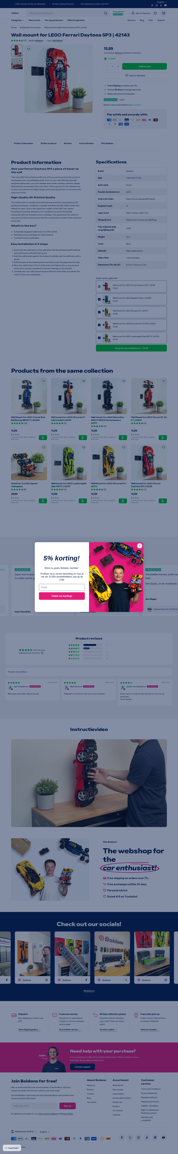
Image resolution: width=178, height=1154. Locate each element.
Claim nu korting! (62, 596)
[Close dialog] (139, 545)
